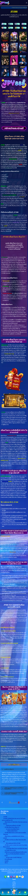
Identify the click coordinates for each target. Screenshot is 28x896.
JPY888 (14, 11)
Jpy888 (19, 150)
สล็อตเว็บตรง (4, 345)
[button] (2, 802)
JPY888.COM (8, 167)
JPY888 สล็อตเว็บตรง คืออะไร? (12, 827)
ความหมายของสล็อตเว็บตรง (12, 829)
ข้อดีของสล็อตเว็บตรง (12, 830)
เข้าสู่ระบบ (8, 894)
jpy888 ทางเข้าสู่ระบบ (6, 476)
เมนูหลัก (7, 861)
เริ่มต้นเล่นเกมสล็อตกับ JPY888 (13, 825)
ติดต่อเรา (14, 885)
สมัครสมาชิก (5, 481)
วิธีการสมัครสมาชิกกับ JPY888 (13, 843)
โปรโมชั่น (14, 883)
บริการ (6, 862)
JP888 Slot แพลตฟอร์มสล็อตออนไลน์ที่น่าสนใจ (16, 852)
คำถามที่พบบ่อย (8, 859)
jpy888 (20, 164)
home (14, 881)
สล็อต (21, 144)
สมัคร (14, 894)
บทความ (19, 894)
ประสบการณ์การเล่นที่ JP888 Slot (14, 857)
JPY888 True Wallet (5, 536)
